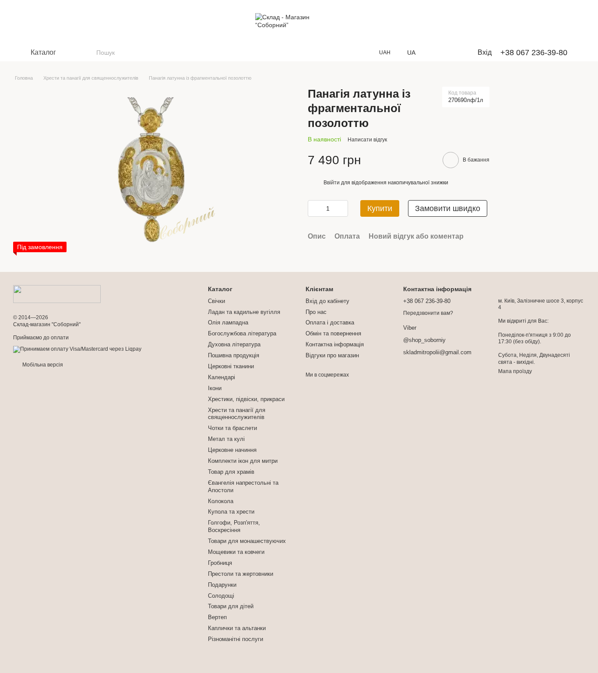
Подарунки (222, 584)
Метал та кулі (226, 439)
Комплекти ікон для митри (243, 461)
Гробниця (220, 563)
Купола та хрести (231, 511)
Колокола (220, 501)
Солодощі (221, 595)
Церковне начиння (232, 450)
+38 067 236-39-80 (533, 52)
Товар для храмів (231, 472)
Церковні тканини (231, 366)
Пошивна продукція (233, 355)
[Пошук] (89, 53)
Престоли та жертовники (240, 574)
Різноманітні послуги (235, 639)
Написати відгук (367, 140)
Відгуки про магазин (332, 355)
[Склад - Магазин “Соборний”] (57, 294)
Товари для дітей (230, 606)
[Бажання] (436, 52)
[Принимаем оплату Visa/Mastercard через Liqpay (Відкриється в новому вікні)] (77, 349)
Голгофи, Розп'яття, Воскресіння (234, 526)
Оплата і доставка (330, 322)
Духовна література (234, 344)
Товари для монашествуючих (247, 541)
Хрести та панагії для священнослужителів (236, 414)
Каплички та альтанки (237, 628)
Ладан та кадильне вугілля (244, 312)
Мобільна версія (42, 365)
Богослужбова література (242, 333)
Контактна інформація (335, 344)
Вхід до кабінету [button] (327, 301)
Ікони (215, 388)
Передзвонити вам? (428, 313)
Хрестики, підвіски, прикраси (246, 399)
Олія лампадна (228, 322)
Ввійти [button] (332, 183)
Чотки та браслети (232, 428)
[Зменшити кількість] (314, 208)
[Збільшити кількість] (341, 208)
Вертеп (217, 617)
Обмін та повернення (333, 333)
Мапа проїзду (515, 371)
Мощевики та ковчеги (236, 552)
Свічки (216, 301)
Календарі (221, 377)
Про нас (316, 312)
